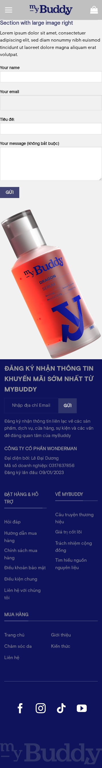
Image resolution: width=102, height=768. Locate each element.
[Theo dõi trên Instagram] (40, 709)
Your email (9, 91)
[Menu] (8, 10)
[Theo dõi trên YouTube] (82, 709)
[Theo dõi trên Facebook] (20, 709)
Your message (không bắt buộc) (29, 143)
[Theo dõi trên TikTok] (61, 709)
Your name (10, 67)
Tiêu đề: (7, 119)
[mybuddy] (51, 10)
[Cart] (94, 10)
